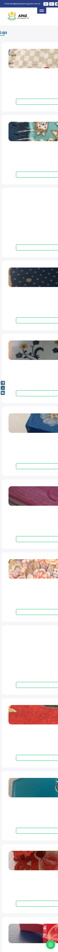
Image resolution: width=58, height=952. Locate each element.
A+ (46, 3)
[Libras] (3, 383)
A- (52, 3)
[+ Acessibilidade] (3, 393)
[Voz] (3, 388)
